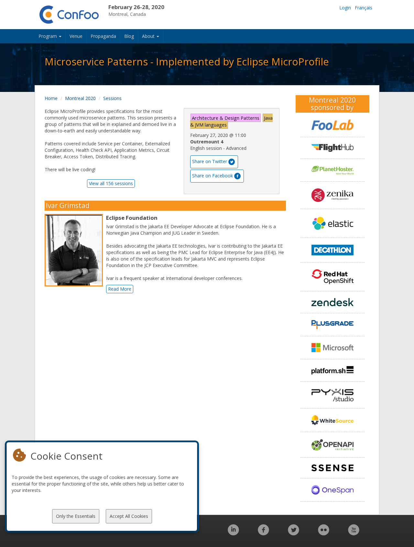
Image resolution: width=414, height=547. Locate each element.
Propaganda (103, 36)
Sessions (112, 98)
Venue (76, 36)
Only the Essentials (75, 516)
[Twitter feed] (293, 533)
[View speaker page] (75, 250)
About (149, 36)
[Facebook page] (263, 533)
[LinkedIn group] (233, 533)
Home (51, 98)
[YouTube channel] (353, 533)
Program (48, 36)
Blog (129, 36)
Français (363, 8)
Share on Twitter (209, 161)
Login (345, 8)
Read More (119, 289)
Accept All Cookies (129, 516)
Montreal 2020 (80, 98)
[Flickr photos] (323, 533)
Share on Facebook (212, 176)
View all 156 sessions (111, 183)
